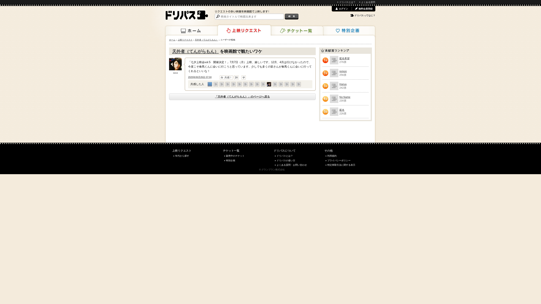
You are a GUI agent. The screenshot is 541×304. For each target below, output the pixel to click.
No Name (344, 97)
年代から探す (182, 156)
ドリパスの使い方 (286, 160)
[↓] (244, 77)
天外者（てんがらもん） (195, 51)
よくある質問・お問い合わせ (292, 165)
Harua (343, 84)
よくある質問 (368, 2)
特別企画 (348, 30)
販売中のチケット (235, 156)
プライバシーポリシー (339, 160)
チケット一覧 (296, 30)
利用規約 (332, 156)
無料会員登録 (366, 8)
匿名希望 (344, 58)
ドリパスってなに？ (364, 15)
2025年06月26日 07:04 (200, 77)
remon (343, 71)
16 (236, 77)
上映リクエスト (244, 30)
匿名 (341, 110)
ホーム (192, 30)
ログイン (343, 8)
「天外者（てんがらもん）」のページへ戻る (242, 96)
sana (175, 72)
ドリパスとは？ (347, 2)
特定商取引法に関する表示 (341, 165)
